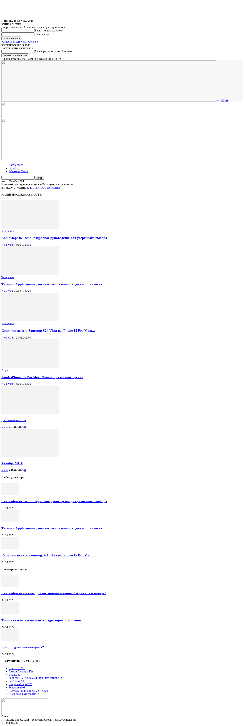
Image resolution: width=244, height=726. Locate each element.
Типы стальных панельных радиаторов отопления (41, 620)
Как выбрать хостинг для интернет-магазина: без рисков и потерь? (53, 593)
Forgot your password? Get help (19, 41)
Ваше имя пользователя (48, 30)
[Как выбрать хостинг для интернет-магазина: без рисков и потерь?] (10, 586)
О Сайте (14, 168)
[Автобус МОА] (30, 456)
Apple (4, 370)
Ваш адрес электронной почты (53, 51)
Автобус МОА (12, 463)
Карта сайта (16, 164)
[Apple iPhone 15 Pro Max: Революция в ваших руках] (30, 366)
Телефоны (7, 231)
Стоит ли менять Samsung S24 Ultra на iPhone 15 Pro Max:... (48, 330)
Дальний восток (13, 420)
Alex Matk (7, 244)
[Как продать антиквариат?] (10, 640)
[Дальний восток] (30, 413)
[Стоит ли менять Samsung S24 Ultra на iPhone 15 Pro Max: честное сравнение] (30, 320)
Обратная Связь (18, 171)
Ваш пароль (41, 34)
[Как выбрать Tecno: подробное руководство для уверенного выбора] (30, 227)
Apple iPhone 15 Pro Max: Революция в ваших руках (42, 377)
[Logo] (24, 116)
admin (4, 427)
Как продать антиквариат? (22, 647)
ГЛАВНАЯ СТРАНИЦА (45, 187)
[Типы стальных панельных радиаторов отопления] (10, 613)
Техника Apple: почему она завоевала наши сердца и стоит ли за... (53, 284)
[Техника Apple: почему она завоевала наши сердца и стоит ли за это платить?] (30, 274)
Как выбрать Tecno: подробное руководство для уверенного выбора (54, 238)
